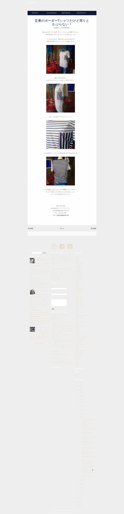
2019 (79, 386)
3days (54, 322)
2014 (79, 505)
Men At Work (55, 361)
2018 (79, 389)
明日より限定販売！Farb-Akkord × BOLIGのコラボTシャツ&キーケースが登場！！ (88, 463)
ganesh (77, 300)
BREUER (78, 271)
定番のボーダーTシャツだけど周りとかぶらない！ (62, 22)
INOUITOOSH (79, 307)
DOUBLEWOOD (79, 288)
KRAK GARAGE (79, 317)
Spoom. (77, 348)
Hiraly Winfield (79, 302)
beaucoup (78, 265)
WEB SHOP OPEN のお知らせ (42, 327)
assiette (77, 261)
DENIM (77, 286)
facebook (55, 2)
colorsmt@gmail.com (63, 215)
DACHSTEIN (79, 278)
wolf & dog (78, 356)
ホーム (62, 228)
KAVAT (77, 313)
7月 (81, 409)
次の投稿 (30, 228)
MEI (77, 323)
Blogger (41, 343)
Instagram (63, 2)
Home (42, 2)
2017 (79, 494)
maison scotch (79, 321)
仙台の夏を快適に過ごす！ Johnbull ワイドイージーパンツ (88, 443)
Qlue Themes (55, 512)
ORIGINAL (78, 332)
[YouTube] (70, 246)
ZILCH (77, 363)
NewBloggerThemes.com (71, 512)
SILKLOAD (78, 342)
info (77, 376)
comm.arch (78, 275)
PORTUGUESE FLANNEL (82, 336)
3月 (81, 483)
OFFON (78, 329)
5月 (81, 417)
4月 (81, 480)
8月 (81, 406)
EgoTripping (66, 13)
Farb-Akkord (55, 345)
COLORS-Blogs (82, 2)
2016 (79, 498)
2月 (81, 487)
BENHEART (78, 267)
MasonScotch (81, 13)
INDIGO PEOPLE (80, 305)
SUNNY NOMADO (80, 350)
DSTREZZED (79, 290)
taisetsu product (79, 352)
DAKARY (78, 280)
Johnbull (35, 13)
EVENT (77, 296)
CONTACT (72, 2)
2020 (79, 382)
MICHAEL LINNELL (80, 325)
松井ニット (78, 365)
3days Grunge (56, 339)
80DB (77, 259)
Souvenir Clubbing (80, 346)
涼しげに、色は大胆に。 (86, 467)
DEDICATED (79, 282)
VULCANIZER (79, 354)
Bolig (54, 335)
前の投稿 (93, 228)
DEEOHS (78, 284)
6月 (81, 413)
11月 (81, 395)
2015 (79, 501)
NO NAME (78, 327)
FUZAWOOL (79, 298)
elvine (77, 294)
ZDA (77, 361)
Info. (48, 2)
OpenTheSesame (57, 326)
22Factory (78, 257)
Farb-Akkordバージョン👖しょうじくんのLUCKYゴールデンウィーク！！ (88, 472)
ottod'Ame (78, 334)
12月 (81, 392)
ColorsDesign (56, 354)
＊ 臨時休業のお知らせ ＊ (36, 310)
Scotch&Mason (52, 13)
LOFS (77, 319)
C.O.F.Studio (79, 273)
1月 (81, 490)
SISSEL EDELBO (80, 344)
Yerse (77, 359)
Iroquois (78, 309)
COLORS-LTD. (54, 316)
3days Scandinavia (57, 330)
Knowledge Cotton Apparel (82, 315)
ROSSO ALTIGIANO (80, 338)
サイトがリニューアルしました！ (37, 278)
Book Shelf (78, 269)
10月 (81, 399)
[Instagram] (54, 246)
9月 (81, 402)
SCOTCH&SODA (65, 27)
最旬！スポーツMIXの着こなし (88, 476)
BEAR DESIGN (79, 263)
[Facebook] (62, 246)
